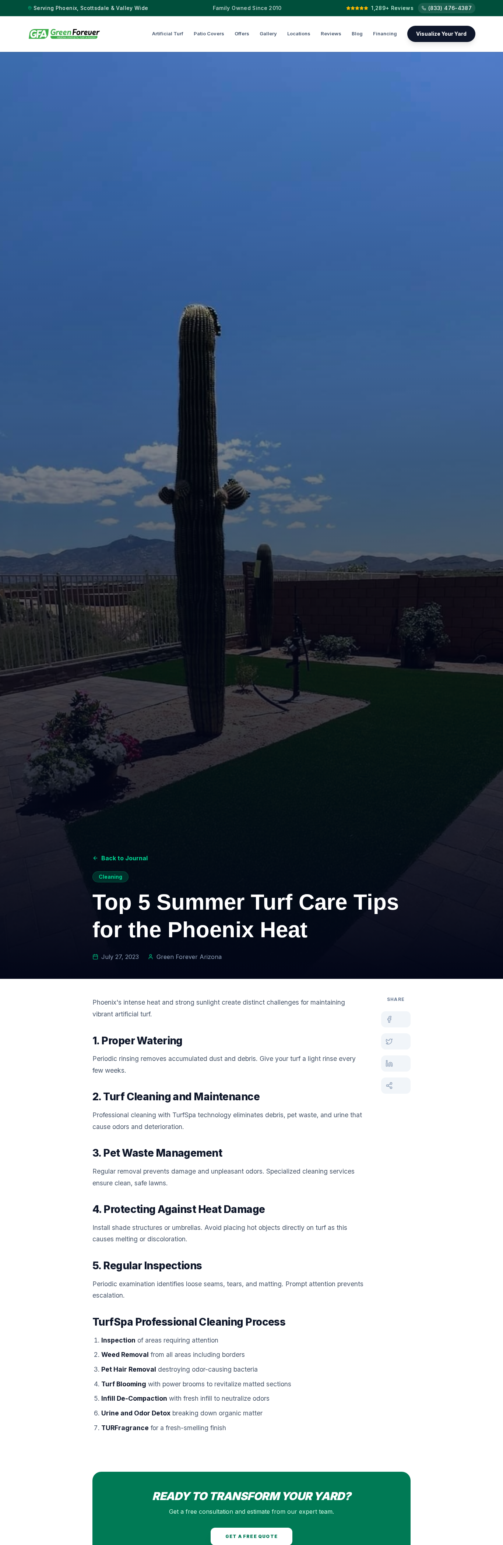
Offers (242, 33)
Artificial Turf (167, 33)
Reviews (331, 33)
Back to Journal (124, 858)
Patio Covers (209, 33)
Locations (298, 33)
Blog (357, 33)
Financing (385, 33)
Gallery (268, 33)
